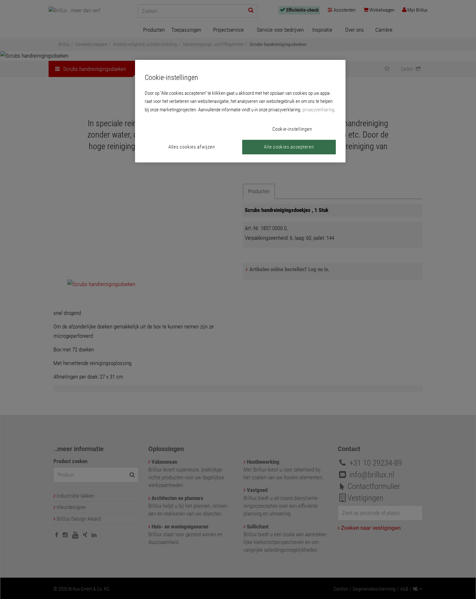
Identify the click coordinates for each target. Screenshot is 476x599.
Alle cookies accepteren (289, 147)
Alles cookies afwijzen (191, 147)
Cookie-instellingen (292, 129)
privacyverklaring (318, 110)
